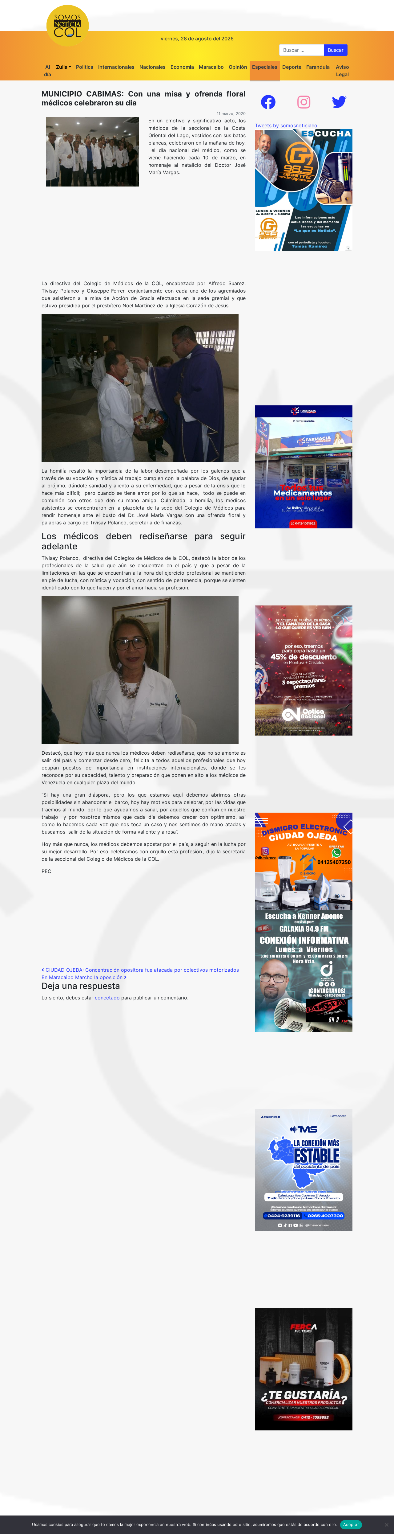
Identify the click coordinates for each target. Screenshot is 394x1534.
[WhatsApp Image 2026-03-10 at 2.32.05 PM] (303, 1170)
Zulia (61, 67)
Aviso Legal (342, 70)
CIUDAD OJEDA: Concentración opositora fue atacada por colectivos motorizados (141, 970)
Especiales (264, 67)
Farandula (318, 67)
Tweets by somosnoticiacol (287, 125)
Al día (47, 70)
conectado (107, 998)
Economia (182, 67)
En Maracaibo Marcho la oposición (83, 977)
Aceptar (351, 1524)
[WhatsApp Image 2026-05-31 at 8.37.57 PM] (303, 670)
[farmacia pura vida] (303, 466)
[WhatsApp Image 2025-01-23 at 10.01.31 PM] (303, 1369)
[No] (386, 1525)
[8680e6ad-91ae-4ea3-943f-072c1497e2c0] (303, 190)
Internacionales (116, 67)
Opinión (238, 67)
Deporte (291, 67)
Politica (84, 67)
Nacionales (152, 67)
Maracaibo (211, 67)
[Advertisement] (144, 234)
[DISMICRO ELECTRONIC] (303, 861)
